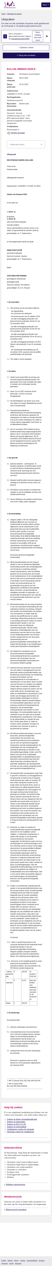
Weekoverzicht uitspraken (16, 1210)
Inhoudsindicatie (14, 110)
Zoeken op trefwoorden (16, 1122)
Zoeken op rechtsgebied (16, 1127)
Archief (11, 1263)
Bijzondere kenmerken (11, 105)
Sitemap (10, 1260)
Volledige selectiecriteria (15, 1184)
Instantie (10, 74)
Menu (45, 5)
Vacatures (4, 1263)
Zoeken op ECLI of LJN (16, 1124)
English (3, 1260)
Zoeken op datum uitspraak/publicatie (22, 1119)
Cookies (22, 1260)
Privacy (16, 1260)
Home (3, 14)
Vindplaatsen (12, 126)
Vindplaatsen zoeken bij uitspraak (20, 1129)
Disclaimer (18, 1263)
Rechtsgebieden (14, 97)
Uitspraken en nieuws (14, 14)
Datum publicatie (11, 85)
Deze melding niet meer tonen (37, 36)
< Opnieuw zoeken (26, 47)
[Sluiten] (47, 36)
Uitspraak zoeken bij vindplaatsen (20, 1132)
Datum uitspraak (11, 79)
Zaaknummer (12, 91)
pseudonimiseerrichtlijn (20, 39)
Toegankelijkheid (32, 1260)
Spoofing (42, 1260)
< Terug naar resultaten (26, 55)
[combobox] (26, 144)
